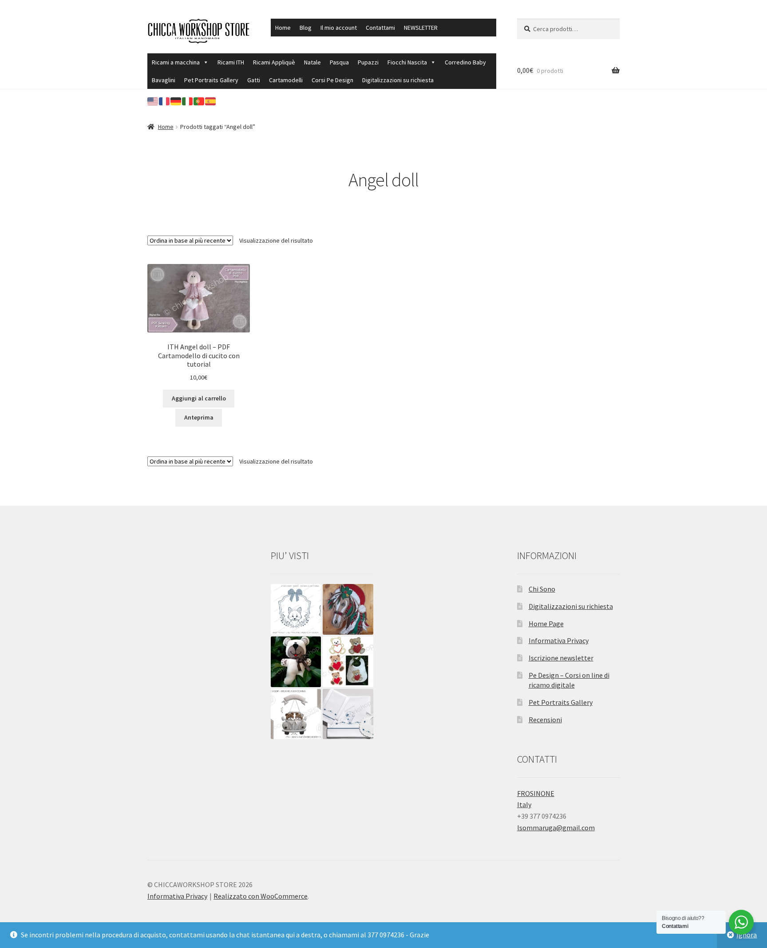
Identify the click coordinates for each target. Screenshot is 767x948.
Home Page (546, 623)
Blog (306, 28)
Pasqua (339, 62)
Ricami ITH (230, 62)
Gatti (253, 80)
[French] (164, 100)
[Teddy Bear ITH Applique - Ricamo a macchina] (296, 661)
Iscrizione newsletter (561, 657)
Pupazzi (368, 62)
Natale (312, 62)
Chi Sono (542, 588)
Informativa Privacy (559, 640)
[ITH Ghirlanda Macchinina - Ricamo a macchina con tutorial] (296, 714)
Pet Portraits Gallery (211, 80)
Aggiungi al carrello (199, 398)
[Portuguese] (199, 100)
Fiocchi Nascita (407, 62)
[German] (176, 100)
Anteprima (198, 417)
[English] (153, 100)
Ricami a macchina (176, 62)
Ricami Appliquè (274, 62)
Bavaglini (163, 80)
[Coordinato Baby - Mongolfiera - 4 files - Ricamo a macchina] (348, 714)
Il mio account (338, 28)
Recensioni (545, 719)
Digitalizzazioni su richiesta (398, 80)
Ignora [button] (746, 934)
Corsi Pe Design (332, 80)
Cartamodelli (286, 80)
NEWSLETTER (421, 28)
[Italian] (188, 100)
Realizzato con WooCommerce (260, 896)
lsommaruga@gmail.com (556, 827)
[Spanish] (211, 100)
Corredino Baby (465, 62)
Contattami (380, 28)
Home (283, 28)
